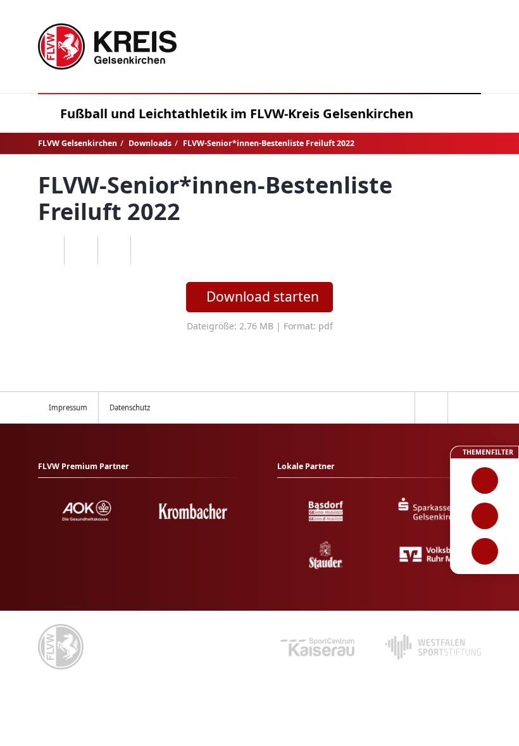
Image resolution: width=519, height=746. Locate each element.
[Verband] (485, 551)
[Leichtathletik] (485, 516)
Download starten (262, 296)
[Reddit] (147, 250)
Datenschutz (129, 407)
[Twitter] (114, 250)
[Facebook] (80, 250)
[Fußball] (485, 480)
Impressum (68, 407)
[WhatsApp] (48, 250)
